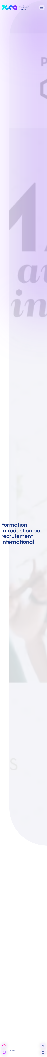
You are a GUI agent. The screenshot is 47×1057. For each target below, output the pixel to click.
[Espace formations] (4, 1046)
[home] (17, 7)
